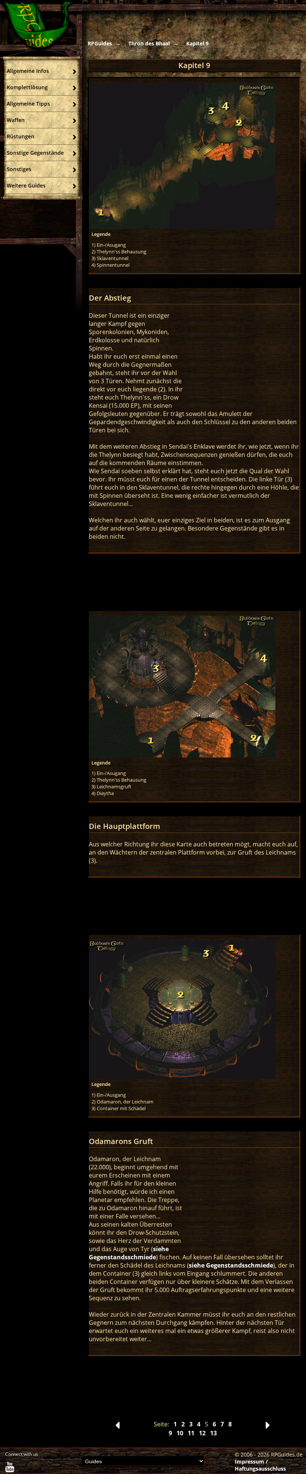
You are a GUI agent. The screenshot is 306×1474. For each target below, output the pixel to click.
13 (213, 1433)
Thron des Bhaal (149, 43)
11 (191, 1433)
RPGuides (100, 43)
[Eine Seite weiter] (268, 1427)
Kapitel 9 (197, 43)
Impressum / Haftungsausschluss (260, 1465)
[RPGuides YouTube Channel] (9, 1468)
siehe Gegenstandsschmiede (129, 1253)
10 (180, 1433)
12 (202, 1433)
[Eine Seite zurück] (117, 1427)
